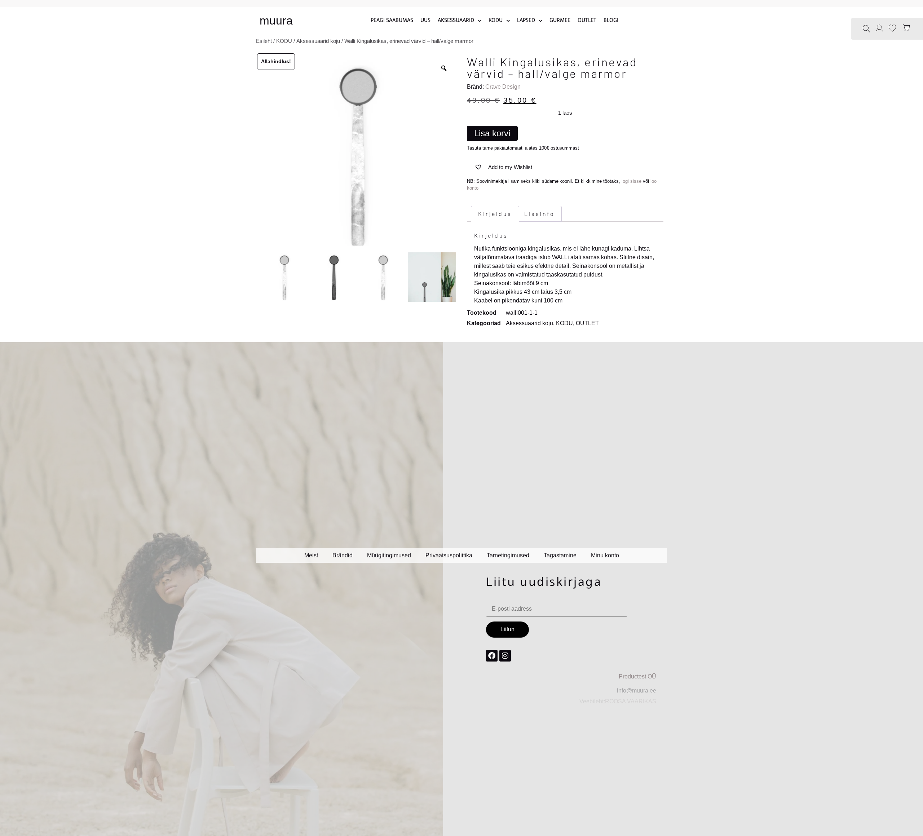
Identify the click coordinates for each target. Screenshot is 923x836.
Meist (311, 555)
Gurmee (559, 20)
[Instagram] (505, 656)
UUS (425, 20)
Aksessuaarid (456, 20)
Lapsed (526, 20)
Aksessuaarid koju (318, 41)
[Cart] (907, 28)
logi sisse (631, 181)
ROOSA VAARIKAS (630, 701)
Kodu (496, 20)
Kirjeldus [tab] (495, 213)
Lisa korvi (492, 133)
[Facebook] (492, 656)
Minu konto (605, 555)
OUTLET (587, 20)
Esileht (264, 41)
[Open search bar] (866, 28)
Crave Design (503, 87)
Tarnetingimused (508, 555)
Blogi (611, 20)
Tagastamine (560, 555)
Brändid (342, 555)
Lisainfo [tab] (539, 213)
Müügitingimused (389, 555)
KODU (284, 41)
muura (276, 20)
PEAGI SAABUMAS (392, 20)
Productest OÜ (637, 676)
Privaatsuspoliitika (448, 555)
